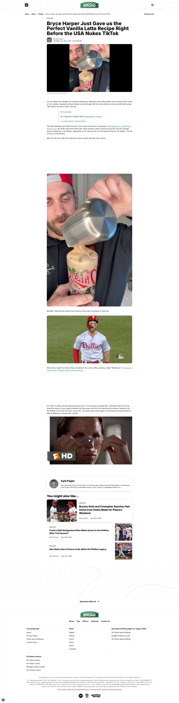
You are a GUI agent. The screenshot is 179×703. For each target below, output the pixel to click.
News (71, 629)
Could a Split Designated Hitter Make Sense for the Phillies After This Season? (79, 531)
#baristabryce (90, 116)
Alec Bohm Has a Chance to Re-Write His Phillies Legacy (77, 549)
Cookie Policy (32, 642)
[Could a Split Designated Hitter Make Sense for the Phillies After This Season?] (123, 532)
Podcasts (95, 621)
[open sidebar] (26, 5)
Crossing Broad (33, 629)
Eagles (71, 632)
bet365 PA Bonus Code (121, 636)
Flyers (71, 642)
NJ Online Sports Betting (121, 639)
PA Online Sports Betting (121, 632)
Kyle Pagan (59, 39)
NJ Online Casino (33, 663)
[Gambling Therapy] (95, 696)
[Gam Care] (87, 696)
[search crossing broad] (152, 5)
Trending (72, 649)
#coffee (99, 116)
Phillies (50, 18)
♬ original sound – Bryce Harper (73, 121)
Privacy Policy (32, 636)
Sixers (71, 639)
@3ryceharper (65, 112)
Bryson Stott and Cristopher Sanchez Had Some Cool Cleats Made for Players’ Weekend (104, 510)
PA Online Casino (33, 660)
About (71, 621)
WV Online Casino (34, 670)
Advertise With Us (88, 601)
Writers (85, 621)
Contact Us (105, 621)
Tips (78, 621)
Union (71, 646)
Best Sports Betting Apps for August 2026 (129, 629)
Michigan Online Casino (36, 667)
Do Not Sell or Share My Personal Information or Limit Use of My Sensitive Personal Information (89, 689)
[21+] (81, 696)
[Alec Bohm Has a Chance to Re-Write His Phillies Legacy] (123, 551)
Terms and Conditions (35, 639)
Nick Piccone (54, 537)
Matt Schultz (83, 518)
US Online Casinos (34, 656)
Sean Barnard (54, 556)
